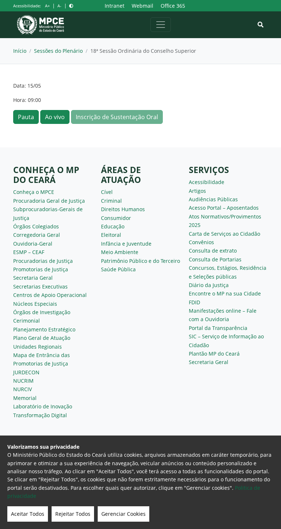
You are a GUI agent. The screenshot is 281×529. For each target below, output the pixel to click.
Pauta (26, 117)
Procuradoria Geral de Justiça (49, 200)
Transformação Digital (40, 415)
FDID (194, 302)
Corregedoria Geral (36, 234)
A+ (47, 5)
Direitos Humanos (123, 209)
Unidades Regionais (37, 346)
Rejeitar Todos (72, 513)
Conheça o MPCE (33, 191)
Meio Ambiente (119, 252)
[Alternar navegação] (160, 24)
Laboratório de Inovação (42, 406)
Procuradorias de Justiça (43, 260)
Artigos (197, 190)
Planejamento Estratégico (44, 329)
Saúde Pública (118, 269)
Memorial (25, 397)
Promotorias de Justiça (40, 269)
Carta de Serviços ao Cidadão (224, 233)
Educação (112, 226)
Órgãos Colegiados (36, 226)
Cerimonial (26, 320)
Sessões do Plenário (58, 50)
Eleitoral (111, 234)
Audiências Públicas (213, 199)
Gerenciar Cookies (123, 513)
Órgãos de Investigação (41, 312)
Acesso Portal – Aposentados (224, 207)
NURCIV (22, 389)
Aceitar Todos (27, 513)
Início (19, 50)
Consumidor (116, 217)
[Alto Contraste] (71, 5)
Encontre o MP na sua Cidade (225, 293)
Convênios (201, 242)
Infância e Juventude (126, 243)
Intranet (114, 5)
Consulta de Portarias (215, 259)
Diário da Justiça (209, 285)
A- (59, 5)
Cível (107, 191)
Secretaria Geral (33, 277)
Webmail (142, 5)
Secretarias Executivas (40, 286)
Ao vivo (55, 117)
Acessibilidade (206, 182)
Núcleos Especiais (35, 303)
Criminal (111, 200)
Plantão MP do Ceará (214, 353)
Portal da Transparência (218, 327)
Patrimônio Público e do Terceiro (140, 260)
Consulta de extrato (213, 250)
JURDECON (26, 372)
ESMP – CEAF (28, 252)
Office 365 (173, 5)
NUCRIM (23, 380)
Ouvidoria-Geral (32, 243)
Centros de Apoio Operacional (50, 294)
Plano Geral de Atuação (41, 337)
